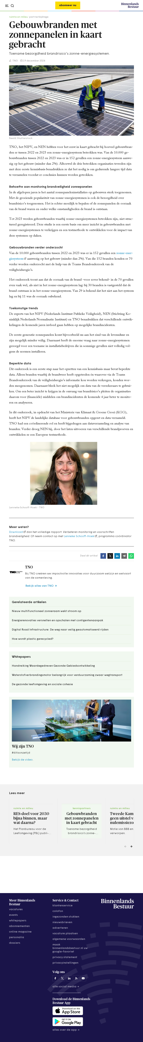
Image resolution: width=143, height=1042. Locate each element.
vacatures (16, 909)
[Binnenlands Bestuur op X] (62, 978)
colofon (57, 911)
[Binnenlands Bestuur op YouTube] (83, 978)
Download (16, 532)
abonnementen (19, 926)
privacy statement (64, 957)
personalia (16, 937)
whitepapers (17, 920)
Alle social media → (65, 986)
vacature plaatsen (65, 933)
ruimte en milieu (18, 17)
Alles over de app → (66, 1030)
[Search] (135, 11)
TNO (15, 61)
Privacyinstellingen (65, 963)
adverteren (60, 928)
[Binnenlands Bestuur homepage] (130, 7)
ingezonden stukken (65, 916)
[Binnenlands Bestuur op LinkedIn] (69, 978)
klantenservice (62, 905)
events (13, 915)
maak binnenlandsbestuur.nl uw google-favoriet (70, 948)
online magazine (20, 931)
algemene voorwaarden (68, 939)
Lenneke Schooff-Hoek (79, 536)
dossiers (14, 943)
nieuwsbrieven (62, 922)
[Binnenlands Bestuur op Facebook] (55, 978)
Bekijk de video (22, 759)
